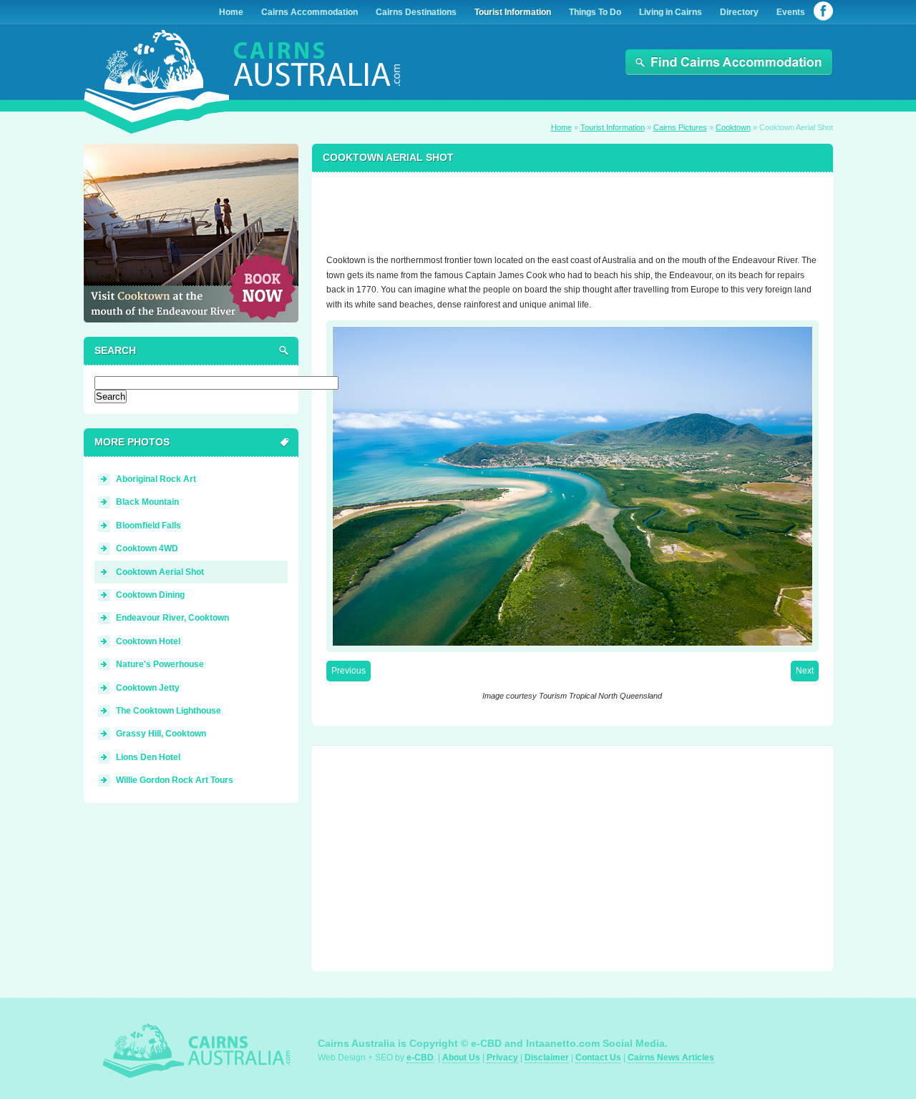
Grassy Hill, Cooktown (161, 734)
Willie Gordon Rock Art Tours (174, 780)
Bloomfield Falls (148, 526)
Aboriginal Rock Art (156, 479)
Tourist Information (612, 127)
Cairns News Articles (671, 1058)
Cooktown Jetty (148, 688)
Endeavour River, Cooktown (172, 618)
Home (561, 127)
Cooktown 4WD (147, 548)
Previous (348, 671)
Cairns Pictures (680, 127)
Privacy (502, 1058)
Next (805, 671)
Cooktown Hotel (148, 641)
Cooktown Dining (150, 595)
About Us (461, 1058)
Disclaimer (547, 1058)
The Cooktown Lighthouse (168, 711)
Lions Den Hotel (148, 757)
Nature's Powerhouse (160, 664)
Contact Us (598, 1058)
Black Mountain (147, 502)
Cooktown (733, 127)
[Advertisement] (572, 206)
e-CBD (420, 1058)
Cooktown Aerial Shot (160, 572)
